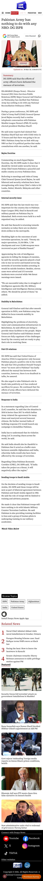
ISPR (5, 601)
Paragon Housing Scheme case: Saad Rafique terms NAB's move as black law (22, 641)
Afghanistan (33, 601)
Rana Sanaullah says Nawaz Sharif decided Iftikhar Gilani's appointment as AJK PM (20, 727)
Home (7, 13)
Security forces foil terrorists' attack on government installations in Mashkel (19, 695)
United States (17, 607)
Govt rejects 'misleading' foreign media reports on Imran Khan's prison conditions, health (20, 760)
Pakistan (32, 13)
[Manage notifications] (5, 876)
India (5, 607)
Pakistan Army (17, 601)
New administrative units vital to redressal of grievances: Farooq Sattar (20, 826)
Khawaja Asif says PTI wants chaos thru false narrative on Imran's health (19, 794)
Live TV (22, 13)
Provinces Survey (31, 876)
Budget (14, 13)
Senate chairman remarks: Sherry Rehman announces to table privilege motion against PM (23, 658)
